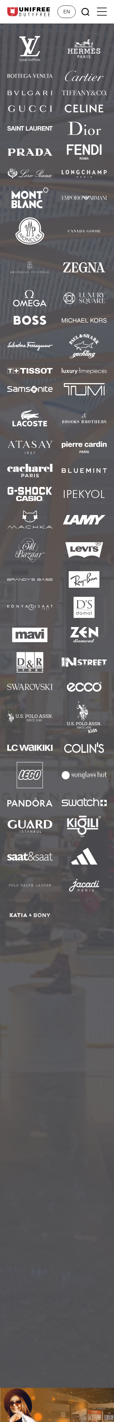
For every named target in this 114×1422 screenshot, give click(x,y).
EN (66, 12)
